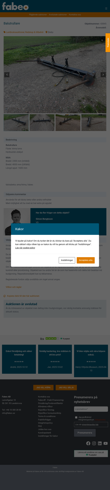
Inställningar (67, 260)
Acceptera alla (85, 260)
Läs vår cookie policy (25, 248)
